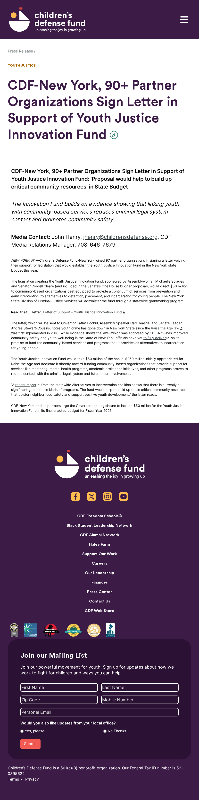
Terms (13, 779)
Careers (99, 563)
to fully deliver (154, 338)
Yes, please (34, 731)
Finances (99, 582)
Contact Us (99, 601)
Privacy (32, 779)
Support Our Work (99, 554)
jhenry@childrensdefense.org (120, 237)
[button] (115, 135)
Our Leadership (99, 573)
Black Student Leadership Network (99, 525)
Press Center (99, 592)
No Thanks (117, 731)
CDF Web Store (99, 611)
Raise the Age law (165, 328)
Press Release (20, 51)
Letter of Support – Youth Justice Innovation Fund (82, 312)
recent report (25, 384)
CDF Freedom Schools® (99, 516)
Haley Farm (99, 544)
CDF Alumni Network (99, 535)
